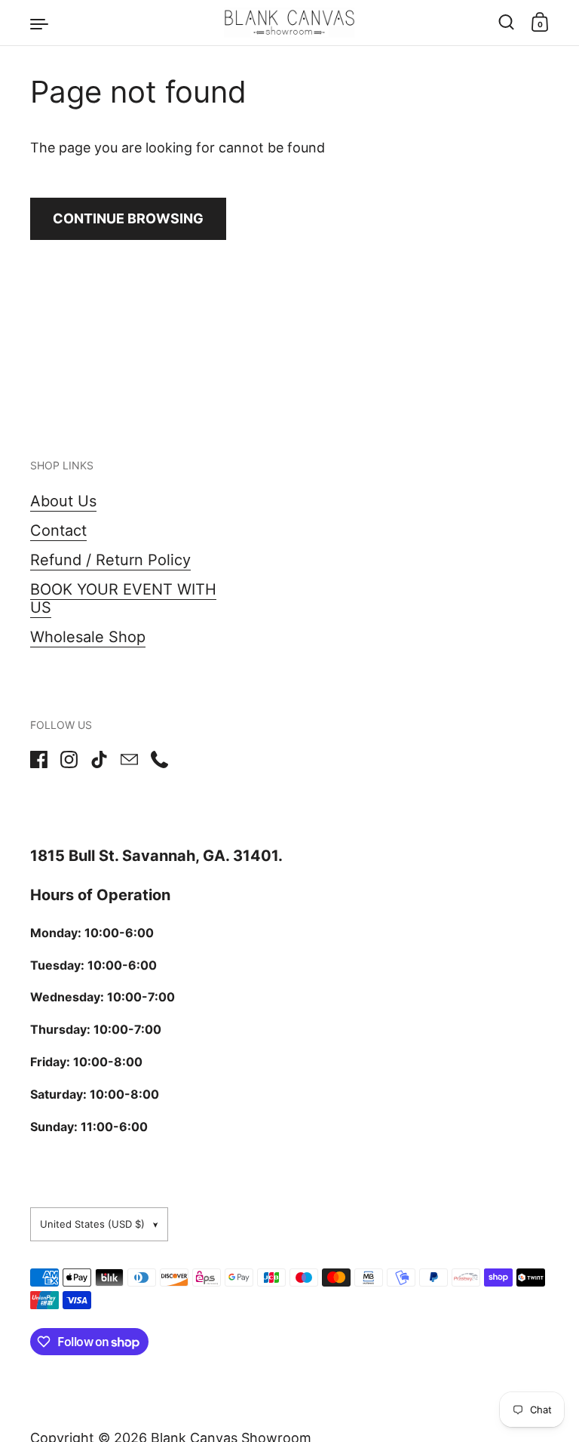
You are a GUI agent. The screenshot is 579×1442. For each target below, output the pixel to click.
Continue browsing (128, 218)
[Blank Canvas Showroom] (289, 23)
